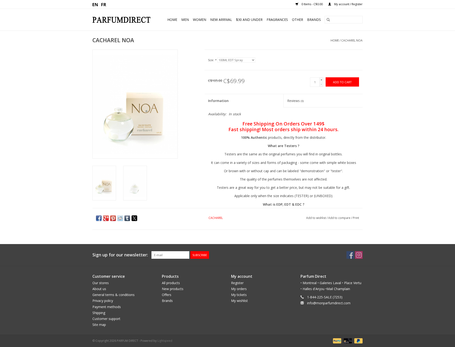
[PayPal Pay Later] (358, 341)
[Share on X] (134, 218)
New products (172, 289)
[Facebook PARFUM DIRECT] (350, 255)
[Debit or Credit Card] (347, 341)
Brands (314, 19)
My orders (239, 289)
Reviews (295, 100)
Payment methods (106, 307)
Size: (212, 60)
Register (237, 283)
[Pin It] (113, 218)
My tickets (239, 294)
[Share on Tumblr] (127, 218)
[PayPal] (336, 341)
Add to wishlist (316, 218)
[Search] (328, 19)
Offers (166, 294)
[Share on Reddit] (120, 218)
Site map (99, 324)
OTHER (297, 19)
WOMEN (199, 19)
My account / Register (348, 4)
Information (218, 100)
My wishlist (239, 300)
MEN (185, 19)
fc (104, 4)
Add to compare (339, 218)
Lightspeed (164, 341)
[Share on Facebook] (99, 218)
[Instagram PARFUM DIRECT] (359, 255)
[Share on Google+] (106, 218)
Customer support (106, 318)
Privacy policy (102, 300)
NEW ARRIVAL (221, 19)
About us (99, 289)
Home (172, 19)
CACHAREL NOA (352, 40)
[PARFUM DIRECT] (123, 20)
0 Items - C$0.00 (312, 4)
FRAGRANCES (277, 19)
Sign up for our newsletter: (120, 254)
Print (356, 218)
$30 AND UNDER (249, 19)
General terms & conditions (113, 294)
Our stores (100, 283)
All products (171, 283)
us (95, 4)
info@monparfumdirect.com (328, 303)
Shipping (98, 312)
